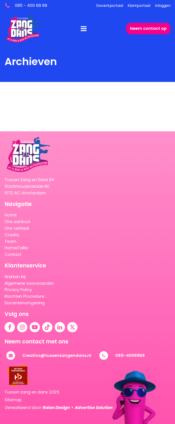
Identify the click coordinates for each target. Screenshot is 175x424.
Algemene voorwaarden (29, 283)
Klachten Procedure (24, 296)
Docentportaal (109, 5)
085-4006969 (130, 355)
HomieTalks (16, 248)
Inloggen (162, 5)
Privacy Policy (18, 289)
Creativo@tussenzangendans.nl (56, 355)
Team (10, 241)
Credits (12, 235)
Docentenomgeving (25, 303)
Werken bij (15, 276)
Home (11, 215)
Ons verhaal (17, 228)
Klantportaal (139, 5)
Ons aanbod (17, 221)
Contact (13, 254)
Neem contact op (148, 28)
